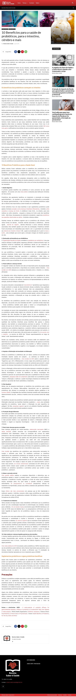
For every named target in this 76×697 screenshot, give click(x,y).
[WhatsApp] (25, 51)
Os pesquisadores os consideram (21, 483)
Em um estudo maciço (18, 507)
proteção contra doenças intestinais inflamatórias (26, 209)
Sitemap (60, 695)
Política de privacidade (52, 695)
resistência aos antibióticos (35, 240)
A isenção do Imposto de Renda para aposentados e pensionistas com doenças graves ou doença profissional (63, 91)
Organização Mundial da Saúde (12, 240)
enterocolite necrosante (36, 429)
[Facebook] (73, 8)
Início (19, 3)
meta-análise (24, 192)
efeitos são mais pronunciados (15, 491)
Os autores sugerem (21, 520)
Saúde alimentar (5, 29)
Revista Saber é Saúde (8, 43)
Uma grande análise (8, 475)
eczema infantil (6, 392)
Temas (24, 3)
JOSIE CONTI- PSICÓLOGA (33, 663)
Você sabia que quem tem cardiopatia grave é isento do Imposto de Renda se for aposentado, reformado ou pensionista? (62, 116)
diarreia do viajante (13, 224)
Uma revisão (5, 451)
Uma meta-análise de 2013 (9, 546)
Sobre (37, 3)
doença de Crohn (14, 211)
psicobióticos (28, 285)
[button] (72, 3)
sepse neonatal (6, 431)
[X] (19, 51)
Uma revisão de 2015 (28, 359)
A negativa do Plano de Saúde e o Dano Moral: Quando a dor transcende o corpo (62, 69)
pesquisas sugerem (18, 406)
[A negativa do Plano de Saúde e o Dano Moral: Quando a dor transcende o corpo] (63, 60)
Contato (31, 3)
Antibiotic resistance (33, 611)
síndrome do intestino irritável (11, 231)
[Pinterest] (22, 51)
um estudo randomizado (21, 463)
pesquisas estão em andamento (19, 376)
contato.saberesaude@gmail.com (14, 682)
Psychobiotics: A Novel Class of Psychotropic (14, 613)
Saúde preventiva (12, 29)
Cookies (65, 695)
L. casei (37, 402)
